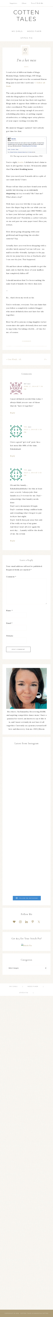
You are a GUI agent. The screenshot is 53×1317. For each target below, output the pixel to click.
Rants (26, 67)
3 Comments (26, 341)
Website (9, 636)
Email (9, 623)
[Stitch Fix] (26, 945)
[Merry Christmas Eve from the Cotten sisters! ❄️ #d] (26, 1292)
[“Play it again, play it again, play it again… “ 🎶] (26, 834)
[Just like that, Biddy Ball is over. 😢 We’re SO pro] (26, 809)
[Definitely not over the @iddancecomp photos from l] (26, 785)
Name (9, 610)
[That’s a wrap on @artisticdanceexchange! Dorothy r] (26, 882)
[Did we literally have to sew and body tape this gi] (26, 761)
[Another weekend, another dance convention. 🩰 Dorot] (26, 1199)
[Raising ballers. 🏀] (26, 858)
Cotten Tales (26, 15)
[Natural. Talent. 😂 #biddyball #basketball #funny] (26, 1230)
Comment (11, 577)
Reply (12, 413)
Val (25, 427)
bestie (20, 162)
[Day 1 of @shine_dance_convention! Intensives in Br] (26, 1261)
